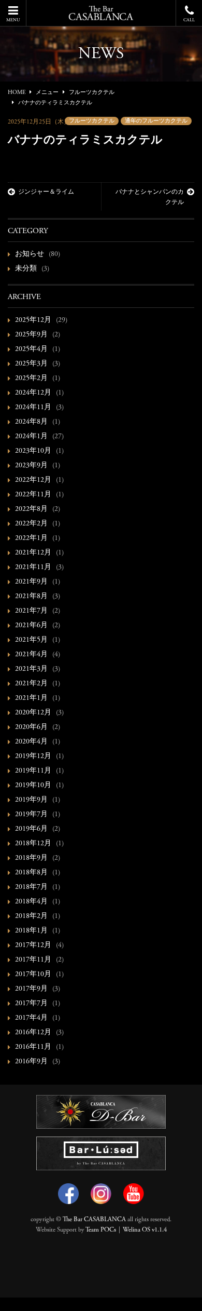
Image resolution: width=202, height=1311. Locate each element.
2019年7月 (31, 814)
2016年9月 (31, 1061)
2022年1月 (31, 538)
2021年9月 (31, 582)
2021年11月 (33, 567)
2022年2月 (31, 524)
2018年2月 (31, 916)
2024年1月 (31, 436)
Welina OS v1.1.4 (145, 1230)
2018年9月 (31, 858)
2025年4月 (31, 349)
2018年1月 (31, 931)
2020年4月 (31, 742)
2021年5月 (31, 640)
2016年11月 (33, 1047)
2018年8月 (31, 872)
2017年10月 (33, 974)
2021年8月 (31, 596)
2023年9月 (31, 465)
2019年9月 (31, 800)
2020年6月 (31, 727)
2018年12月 (33, 843)
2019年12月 (33, 756)
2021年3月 (31, 669)
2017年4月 (31, 1018)
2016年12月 (33, 1032)
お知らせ (29, 254)
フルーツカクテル (91, 121)
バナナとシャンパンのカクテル (150, 197)
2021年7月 (31, 611)
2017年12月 (33, 945)
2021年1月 (31, 698)
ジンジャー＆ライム (46, 192)
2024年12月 (33, 393)
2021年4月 (31, 654)
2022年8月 (31, 509)
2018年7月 (31, 887)
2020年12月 (33, 713)
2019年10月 (33, 785)
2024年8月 (31, 422)
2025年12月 (33, 320)
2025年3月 (31, 364)
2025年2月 (31, 378)
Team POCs (100, 1230)
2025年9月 (31, 335)
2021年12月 (33, 553)
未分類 (26, 269)
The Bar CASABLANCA (94, 1220)
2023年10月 (33, 451)
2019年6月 (31, 829)
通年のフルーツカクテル (156, 121)
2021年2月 (31, 683)
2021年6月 (31, 625)
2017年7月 (31, 1003)
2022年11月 (33, 494)
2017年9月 (31, 989)
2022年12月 (33, 480)
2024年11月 (33, 407)
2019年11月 (33, 771)
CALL (189, 20)
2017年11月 (33, 960)
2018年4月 (31, 901)
